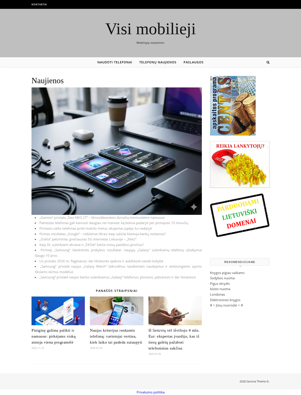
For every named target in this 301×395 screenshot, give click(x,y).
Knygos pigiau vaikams (227, 272)
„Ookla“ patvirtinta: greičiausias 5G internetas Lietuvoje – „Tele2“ (87, 239)
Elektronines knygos (225, 300)
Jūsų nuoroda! (226, 305)
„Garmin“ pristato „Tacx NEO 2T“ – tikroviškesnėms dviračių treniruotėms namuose (102, 217)
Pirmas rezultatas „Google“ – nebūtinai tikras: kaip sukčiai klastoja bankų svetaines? (102, 234)
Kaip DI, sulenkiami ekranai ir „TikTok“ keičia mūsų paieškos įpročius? (91, 244)
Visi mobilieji (150, 28)
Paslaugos (194, 62)
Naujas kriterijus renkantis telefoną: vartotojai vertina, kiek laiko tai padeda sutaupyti (116, 336)
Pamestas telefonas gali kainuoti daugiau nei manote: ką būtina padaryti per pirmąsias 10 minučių (113, 223)
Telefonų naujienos (158, 62)
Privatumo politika (151, 392)
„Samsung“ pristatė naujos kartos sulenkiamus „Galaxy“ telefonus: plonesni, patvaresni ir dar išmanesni (117, 277)
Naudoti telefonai (114, 62)
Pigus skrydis (220, 283)
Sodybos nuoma (222, 278)
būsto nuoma (220, 289)
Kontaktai (39, 4)
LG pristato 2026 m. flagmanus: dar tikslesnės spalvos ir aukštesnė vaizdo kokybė (101, 261)
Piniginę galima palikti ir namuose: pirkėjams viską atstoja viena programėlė (54, 336)
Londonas (217, 294)
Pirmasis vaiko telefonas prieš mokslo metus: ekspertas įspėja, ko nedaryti (95, 228)
